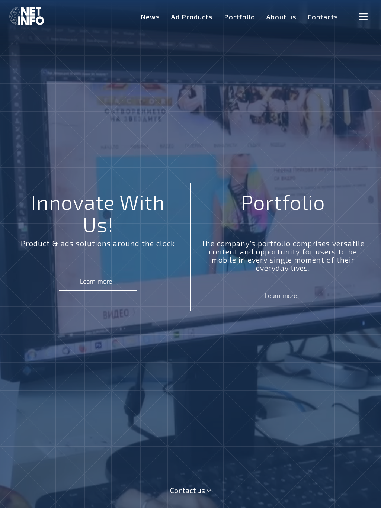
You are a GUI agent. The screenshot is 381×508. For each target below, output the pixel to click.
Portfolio (239, 17)
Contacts (323, 17)
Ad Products (192, 17)
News (150, 17)
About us (281, 17)
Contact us (188, 490)
